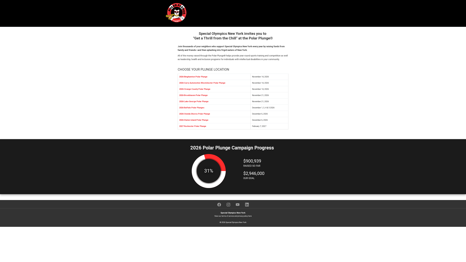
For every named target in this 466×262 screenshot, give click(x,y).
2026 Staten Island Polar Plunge (193, 120)
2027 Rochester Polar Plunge (192, 126)
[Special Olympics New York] (176, 12)
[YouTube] (237, 204)
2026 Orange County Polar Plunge (194, 89)
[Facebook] (219, 204)
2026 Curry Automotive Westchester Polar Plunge (202, 83)
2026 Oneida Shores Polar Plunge (194, 114)
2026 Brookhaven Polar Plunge (193, 95)
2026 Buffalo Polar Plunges (191, 107)
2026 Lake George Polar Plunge (193, 101)
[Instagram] (228, 204)
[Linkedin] (247, 204)
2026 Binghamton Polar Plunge (193, 77)
